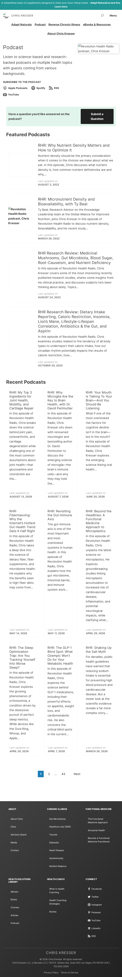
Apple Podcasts (17, 88)
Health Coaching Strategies (57, 902)
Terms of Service (69, 972)
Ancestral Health (96, 830)
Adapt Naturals (21, 24)
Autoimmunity (56, 858)
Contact (15, 850)
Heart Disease (56, 850)
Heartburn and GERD (60, 827)
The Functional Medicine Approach (98, 821)
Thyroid (53, 834)
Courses (15, 907)
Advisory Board (19, 834)
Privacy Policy (51, 972)
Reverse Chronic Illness (64, 24)
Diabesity (54, 842)
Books (14, 899)
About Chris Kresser (61, 33)
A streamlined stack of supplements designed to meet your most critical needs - (61, 4)
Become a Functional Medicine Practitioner (99, 840)
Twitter (95, 897)
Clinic (13, 827)
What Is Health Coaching (56, 891)
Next (77, 774)
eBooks (14, 891)
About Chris (17, 819)
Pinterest (96, 912)
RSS (56, 88)
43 (63, 774)
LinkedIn (96, 928)
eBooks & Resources (97, 24)
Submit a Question (97, 116)
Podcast (40, 24)
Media (14, 842)
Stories (52, 911)
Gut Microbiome (57, 819)
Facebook (97, 889)
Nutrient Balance (57, 866)
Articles (14, 915)
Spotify (40, 88)
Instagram (97, 904)
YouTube (13, 94)
